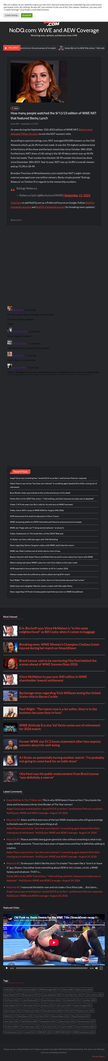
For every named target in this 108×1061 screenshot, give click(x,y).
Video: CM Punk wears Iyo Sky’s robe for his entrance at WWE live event (41, 504)
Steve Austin (67, 1021)
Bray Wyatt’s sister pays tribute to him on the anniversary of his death (40, 493)
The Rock (10, 1026)
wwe (29, 1032)
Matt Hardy (31, 1011)
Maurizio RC (13, 819)
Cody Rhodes (30, 1000)
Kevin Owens (12, 1011)
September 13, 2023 (77, 195)
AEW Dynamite (26, 989)
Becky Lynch (16, 220)
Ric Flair (42, 1016)
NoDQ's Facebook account (50, 207)
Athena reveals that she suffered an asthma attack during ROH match (40, 574)
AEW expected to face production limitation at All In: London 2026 (39, 568)
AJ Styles (66, 989)
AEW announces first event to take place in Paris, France (34, 516)
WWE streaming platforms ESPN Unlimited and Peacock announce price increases (46, 522)
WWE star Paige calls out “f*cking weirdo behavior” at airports (37, 528)
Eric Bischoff (71, 1000)
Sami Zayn (11, 1021)
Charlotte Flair (73, 995)
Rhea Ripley (24, 1016)
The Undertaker (30, 1026)
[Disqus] (54, 340)
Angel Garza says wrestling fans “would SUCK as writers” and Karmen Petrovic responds (48, 478)
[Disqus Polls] (54, 266)
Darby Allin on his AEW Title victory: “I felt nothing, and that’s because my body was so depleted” (52, 498)
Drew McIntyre (51, 1000)
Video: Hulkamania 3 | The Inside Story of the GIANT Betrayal (36, 533)
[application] (54, 942)
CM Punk (11, 1000)
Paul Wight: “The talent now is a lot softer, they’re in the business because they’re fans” (47, 580)
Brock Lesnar (30, 995)
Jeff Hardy (30, 1005)
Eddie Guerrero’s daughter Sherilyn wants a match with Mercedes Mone (41, 586)
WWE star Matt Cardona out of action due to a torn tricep (35, 551)
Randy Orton (85, 1011)
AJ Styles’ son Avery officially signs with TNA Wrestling (34, 539)
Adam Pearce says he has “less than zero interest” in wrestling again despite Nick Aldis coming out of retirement (53, 485)
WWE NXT (44, 1032)
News (16, 108)
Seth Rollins (29, 1021)
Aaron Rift (15, 124)
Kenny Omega (82, 1005)
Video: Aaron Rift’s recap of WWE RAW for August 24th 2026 (37, 510)
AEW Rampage (48, 989)
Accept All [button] (27, 15)
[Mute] (96, 968)
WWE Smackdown (83, 1032)
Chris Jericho (94, 995)
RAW (9, 1016)
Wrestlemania (13, 1032)
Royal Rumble (80, 1016)
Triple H (66, 1026)
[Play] (6, 968)
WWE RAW (62, 1032)
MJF (69, 1011)
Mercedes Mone (52, 1011)
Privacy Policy (98, 1056)
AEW (9, 989)
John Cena (63, 1005)
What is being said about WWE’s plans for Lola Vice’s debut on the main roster (44, 562)
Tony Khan (50, 1026)
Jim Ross (46, 1005)
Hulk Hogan (12, 1005)
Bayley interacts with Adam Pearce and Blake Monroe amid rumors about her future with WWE (51, 557)
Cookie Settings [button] (11, 15)
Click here (16, 202)
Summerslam (86, 1021)
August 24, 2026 (59, 812)
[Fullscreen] (101, 968)
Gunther (89, 1000)
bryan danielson (51, 995)
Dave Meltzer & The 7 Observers (24, 800)
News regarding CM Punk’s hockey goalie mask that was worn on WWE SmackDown (46, 592)
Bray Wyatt (11, 995)
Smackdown (48, 1021)
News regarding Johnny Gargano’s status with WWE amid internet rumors (42, 545)
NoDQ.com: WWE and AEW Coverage (54, 30)
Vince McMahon (85, 1026)
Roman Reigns (60, 1016)
